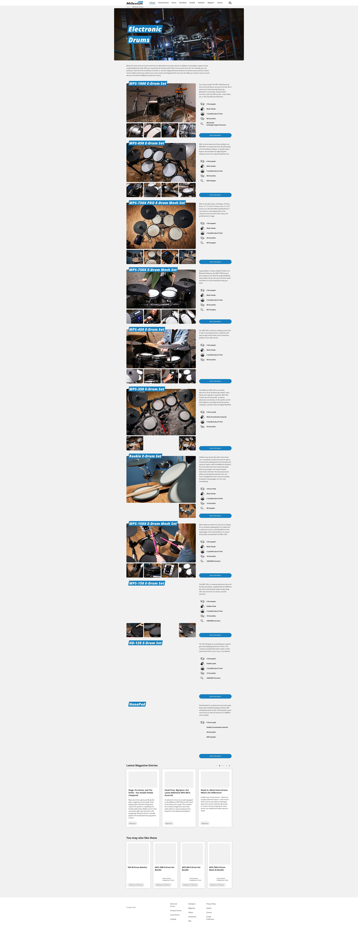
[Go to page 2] (223, 765)
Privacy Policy (210, 904)
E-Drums (152, 3)
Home (128, 7)
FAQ (189, 921)
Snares (174, 3)
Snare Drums (175, 915)
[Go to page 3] (226, 765)
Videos (190, 912)
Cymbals (192, 3)
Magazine (211, 3)
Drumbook (182, 3)
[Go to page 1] (219, 765)
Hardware (201, 3)
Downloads (192, 917)
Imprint (208, 908)
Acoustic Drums (163, 3)
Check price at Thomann (136, 880)
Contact (219, 3)
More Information (215, 135)
